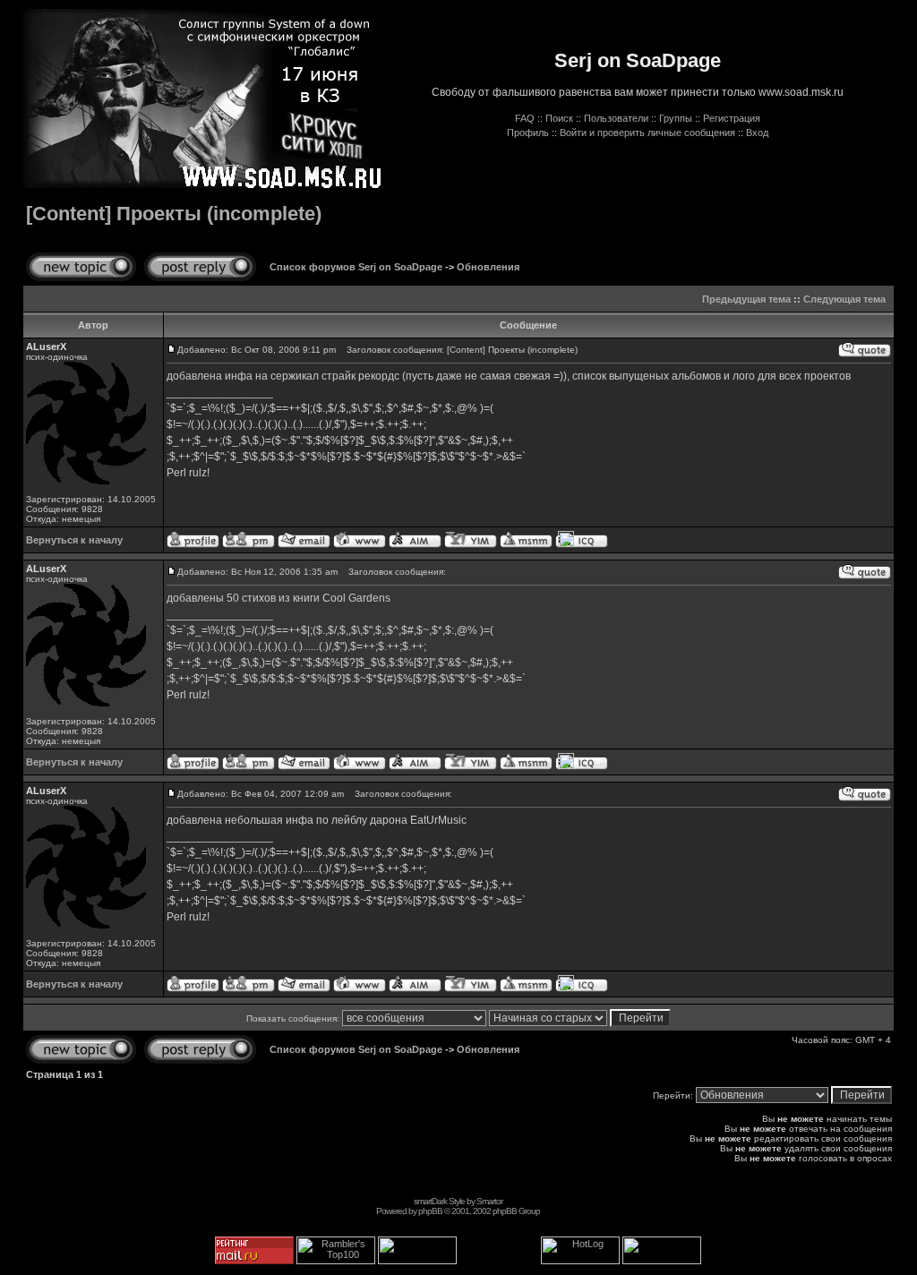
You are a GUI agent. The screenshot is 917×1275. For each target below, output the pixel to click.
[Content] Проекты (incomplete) (173, 213)
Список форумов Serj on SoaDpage (356, 266)
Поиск (559, 118)
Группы (675, 118)
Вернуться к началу (74, 540)
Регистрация (731, 118)
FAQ (525, 118)
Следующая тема (844, 299)
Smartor (489, 1201)
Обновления (488, 266)
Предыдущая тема (746, 299)
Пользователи (616, 118)
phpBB (430, 1211)
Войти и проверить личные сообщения (647, 132)
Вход (757, 132)
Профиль (528, 132)
